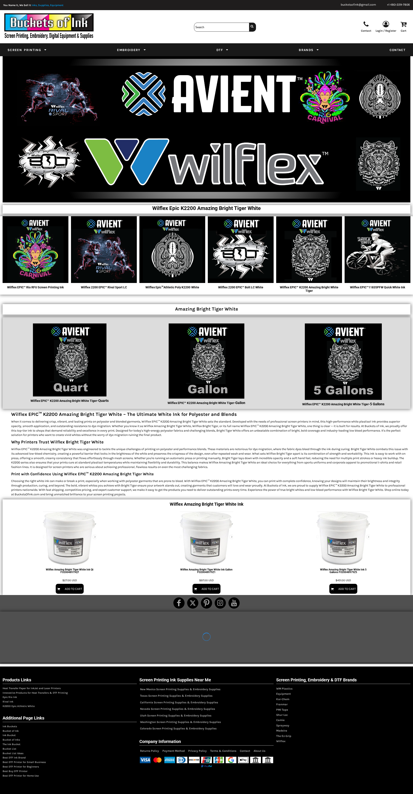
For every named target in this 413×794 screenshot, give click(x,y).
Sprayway (282, 725)
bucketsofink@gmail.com (358, 4)
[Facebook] (179, 603)
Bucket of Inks (11, 739)
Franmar (282, 704)
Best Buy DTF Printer (15, 771)
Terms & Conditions (223, 750)
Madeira (281, 730)
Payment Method (173, 750)
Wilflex (280, 741)
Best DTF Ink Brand (14, 757)
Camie (280, 720)
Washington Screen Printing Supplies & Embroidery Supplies (180, 722)
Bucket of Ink (11, 730)
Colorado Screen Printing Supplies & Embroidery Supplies (178, 728)
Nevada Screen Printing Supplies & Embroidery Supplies (177, 708)
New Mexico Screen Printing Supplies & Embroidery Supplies (180, 689)
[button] (27, 49)
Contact (245, 750)
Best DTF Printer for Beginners (21, 766)
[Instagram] (220, 603)
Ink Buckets (10, 726)
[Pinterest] (206, 603)
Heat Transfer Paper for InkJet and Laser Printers (32, 688)
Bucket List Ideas (13, 753)
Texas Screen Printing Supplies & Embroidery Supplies (176, 695)
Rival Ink (8, 701)
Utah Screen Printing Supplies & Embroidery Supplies (175, 715)
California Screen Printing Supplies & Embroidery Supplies (179, 702)
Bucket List (9, 748)
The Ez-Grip (283, 736)
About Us (259, 750)
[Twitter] (192, 603)
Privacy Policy (197, 750)
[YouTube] (234, 603)
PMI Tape (282, 709)
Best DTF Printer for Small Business (24, 762)
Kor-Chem (282, 699)
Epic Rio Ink (10, 697)
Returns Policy (149, 750)
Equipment (283, 693)
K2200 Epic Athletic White (19, 706)
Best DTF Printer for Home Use (21, 775)
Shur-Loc (282, 714)
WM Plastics (284, 688)
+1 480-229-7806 (398, 4)
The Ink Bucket (11, 744)
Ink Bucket (9, 735)
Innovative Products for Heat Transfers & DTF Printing (35, 692)
